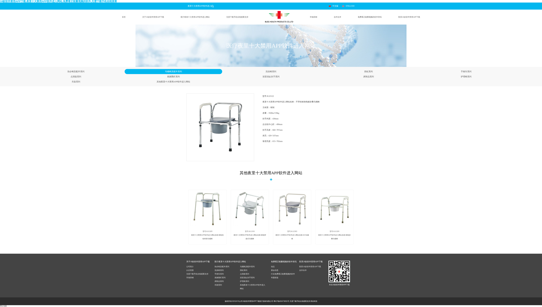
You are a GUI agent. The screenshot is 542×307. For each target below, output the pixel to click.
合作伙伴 (337, 17)
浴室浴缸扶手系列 (271, 76)
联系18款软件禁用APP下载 (409, 17)
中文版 (335, 6)
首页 (124, 17)
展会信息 (274, 270)
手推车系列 (466, 71)
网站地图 (3, 306)
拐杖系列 (368, 71)
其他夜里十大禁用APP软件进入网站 (173, 82)
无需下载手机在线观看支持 (237, 17)
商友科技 (314, 301)
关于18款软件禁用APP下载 (153, 17)
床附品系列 (368, 76)
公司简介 (190, 267)
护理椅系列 (466, 76)
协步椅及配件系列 (75, 71)
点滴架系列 (76, 76)
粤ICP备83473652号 (281, 301)
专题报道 (274, 278)
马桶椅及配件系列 (173, 71)
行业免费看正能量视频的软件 (283, 274)
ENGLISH (350, 6)
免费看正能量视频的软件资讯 (370, 17)
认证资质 (190, 270)
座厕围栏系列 (173, 76)
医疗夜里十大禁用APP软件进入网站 (195, 17)
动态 (273, 267)
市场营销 (313, 17)
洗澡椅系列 (271, 71)
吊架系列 (76, 82)
